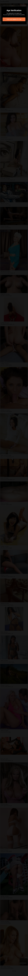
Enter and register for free (14, 19)
